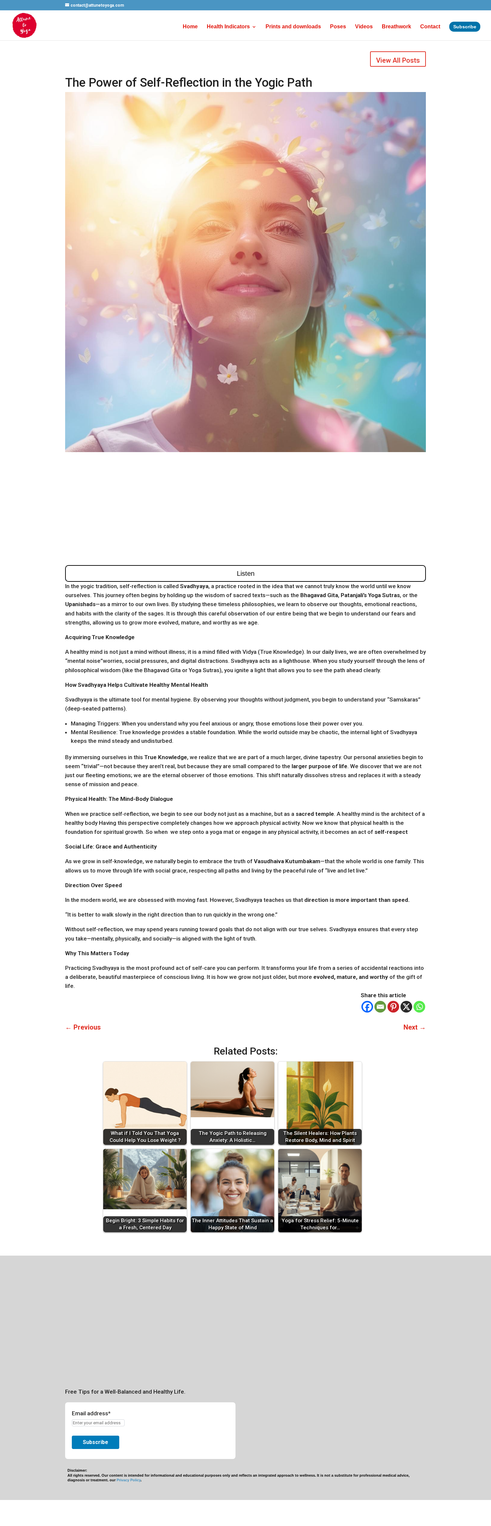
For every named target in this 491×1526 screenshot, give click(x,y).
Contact (430, 26)
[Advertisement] (245, 508)
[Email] (380, 1007)
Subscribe (464, 26)
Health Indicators (228, 26)
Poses (338, 26)
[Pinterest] (393, 1007)
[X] (406, 1007)
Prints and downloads (293, 26)
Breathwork (396, 26)
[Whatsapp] (419, 1007)
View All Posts (398, 60)
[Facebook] (367, 1007)
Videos (364, 26)
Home (190, 26)
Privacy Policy (129, 1480)
